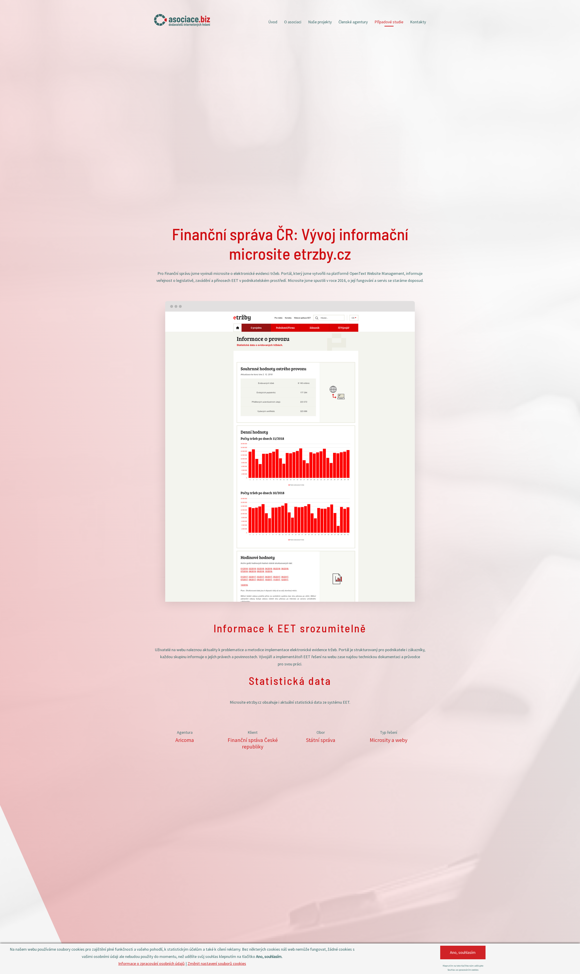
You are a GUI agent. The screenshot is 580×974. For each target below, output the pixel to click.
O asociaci (292, 21)
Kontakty (418, 21)
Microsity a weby (388, 740)
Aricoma (184, 740)
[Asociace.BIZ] (182, 20)
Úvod (272, 21)
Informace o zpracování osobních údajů (151, 963)
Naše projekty (320, 21)
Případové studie (389, 21)
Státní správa (320, 740)
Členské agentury (353, 21)
